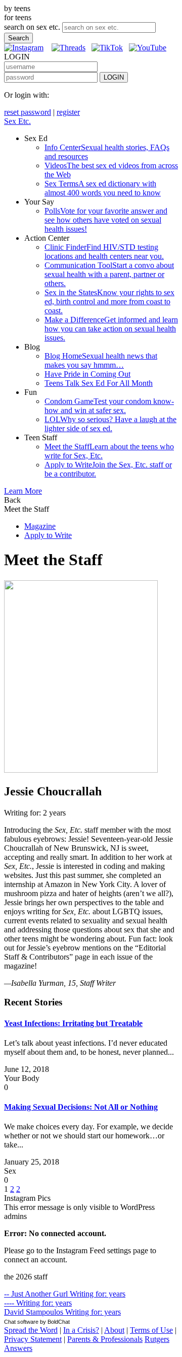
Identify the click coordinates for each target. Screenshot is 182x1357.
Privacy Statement (33, 1339)
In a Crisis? (81, 1330)
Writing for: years (64, 1294)
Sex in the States (109, 301)
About (114, 1330)
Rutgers (157, 1339)
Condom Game (109, 406)
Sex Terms (102, 188)
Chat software (21, 1322)
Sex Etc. (17, 121)
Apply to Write (48, 535)
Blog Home (100, 360)
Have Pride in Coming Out (87, 374)
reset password (27, 112)
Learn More (23, 491)
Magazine (40, 526)
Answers (18, 1348)
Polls (105, 220)
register (68, 112)
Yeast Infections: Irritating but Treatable (73, 1023)
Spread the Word (31, 1330)
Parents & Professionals (105, 1339)
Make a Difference (111, 328)
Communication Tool (109, 274)
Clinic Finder (104, 251)
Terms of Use (151, 1330)
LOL (110, 424)
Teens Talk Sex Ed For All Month (98, 383)
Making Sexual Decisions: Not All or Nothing (81, 1107)
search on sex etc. (32, 27)
